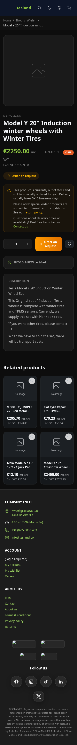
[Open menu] (7, 7)
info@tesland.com (23, 537)
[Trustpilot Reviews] (53, 644)
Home (7, 20)
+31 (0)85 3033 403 (24, 530)
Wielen (31, 20)
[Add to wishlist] (69, 244)
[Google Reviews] (24, 644)
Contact (10, 603)
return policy (33, 212)
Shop (19, 20)
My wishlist (12, 570)
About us (11, 609)
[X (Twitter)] (38, 696)
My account (13, 565)
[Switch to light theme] (49, 7)
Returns (10, 627)
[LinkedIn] (61, 681)
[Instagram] (31, 681)
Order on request (50, 244)
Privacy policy (14, 621)
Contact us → (22, 226)
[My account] (59, 7)
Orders (10, 576)
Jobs (8, 598)
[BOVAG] (28, 656)
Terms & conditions (18, 615)
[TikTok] (46, 681)
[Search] (39, 7)
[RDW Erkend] (49, 656)
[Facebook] (16, 681)
